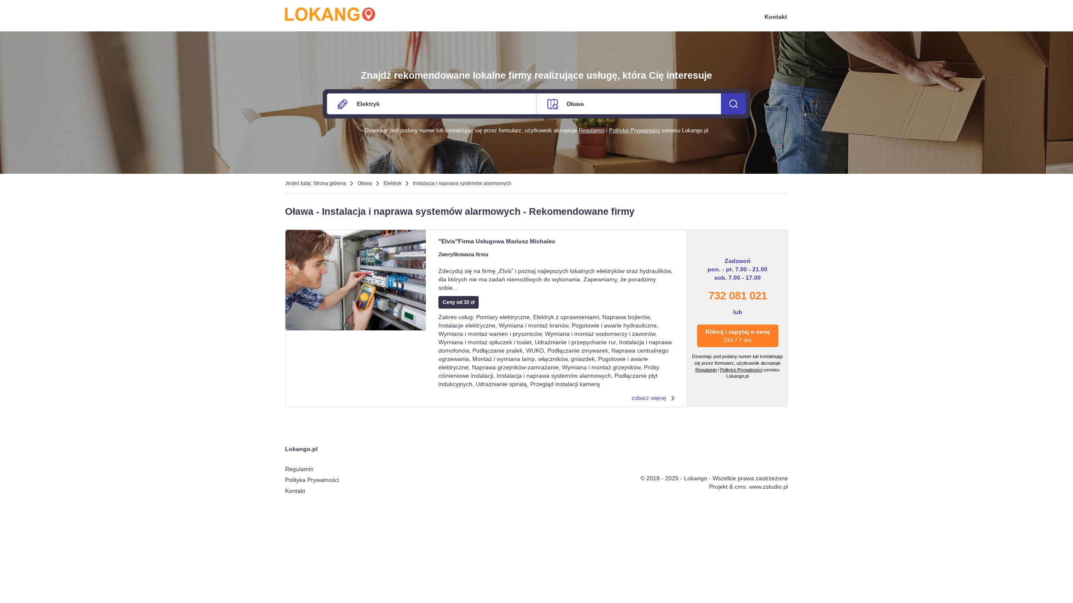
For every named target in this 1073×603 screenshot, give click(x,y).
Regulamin (591, 130)
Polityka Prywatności (312, 480)
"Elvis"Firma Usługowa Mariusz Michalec (496, 241)
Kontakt (776, 16)
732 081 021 (737, 295)
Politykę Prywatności (634, 130)
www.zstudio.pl (768, 486)
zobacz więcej (649, 398)
